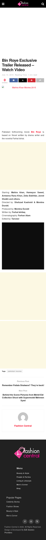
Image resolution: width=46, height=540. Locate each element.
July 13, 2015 (8, 75)
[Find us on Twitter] (37, 521)
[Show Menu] (3, 4)
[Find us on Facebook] (24, 521)
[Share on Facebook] (13, 80)
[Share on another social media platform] (40, 80)
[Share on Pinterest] (32, 80)
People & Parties (24, 477)
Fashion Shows (12, 506)
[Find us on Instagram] (31, 521)
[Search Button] (43, 4)
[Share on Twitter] (23, 80)
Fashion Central (23, 425)
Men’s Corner (22, 484)
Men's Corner (11, 515)
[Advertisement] (23, 34)
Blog (18, 488)
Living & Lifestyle (24, 481)
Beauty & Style (23, 473)
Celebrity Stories (13, 501)
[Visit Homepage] (23, 3)
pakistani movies (15, 371)
